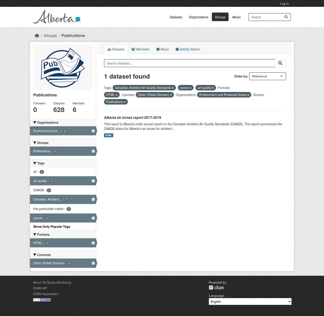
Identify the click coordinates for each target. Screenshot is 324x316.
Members (142, 49)
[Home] (37, 35)
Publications (73, 35)
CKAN (216, 287)
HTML (108, 135)
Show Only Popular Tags (51, 226)
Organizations (198, 17)
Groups (220, 17)
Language (216, 295)
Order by (240, 76)
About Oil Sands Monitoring (52, 282)
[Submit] (286, 17)
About (236, 17)
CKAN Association (45, 294)
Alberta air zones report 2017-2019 (132, 117)
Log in (284, 3)
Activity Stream (189, 49)
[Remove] (173, 88)
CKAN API (40, 288)
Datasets (176, 17)
